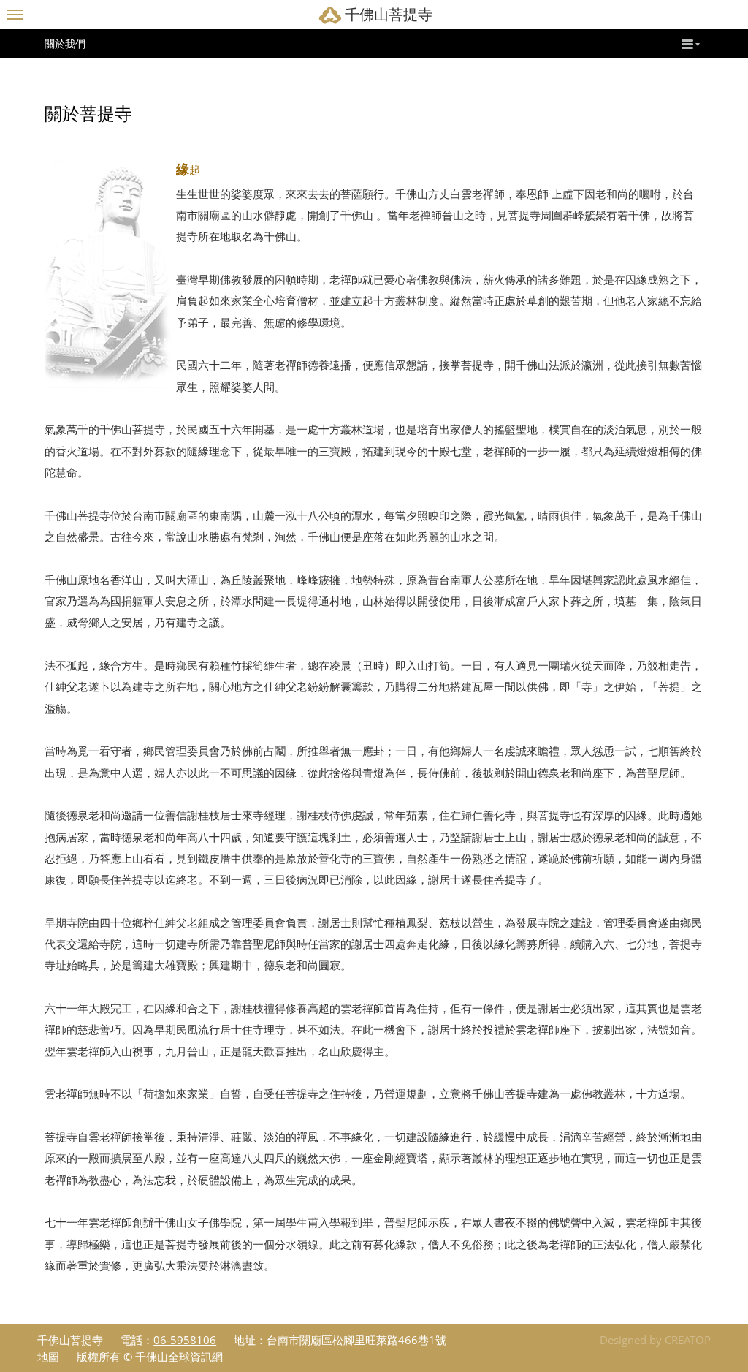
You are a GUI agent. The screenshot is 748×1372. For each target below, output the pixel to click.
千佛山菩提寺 (388, 14)
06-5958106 (184, 1340)
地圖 (48, 1356)
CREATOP (688, 1340)
